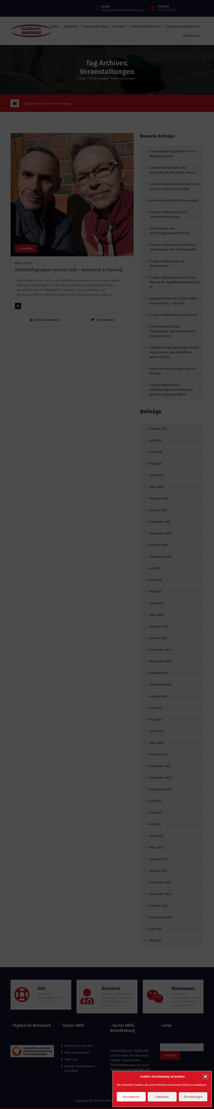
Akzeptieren (131, 1097)
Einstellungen (193, 1097)
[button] (205, 1076)
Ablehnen (162, 1097)
